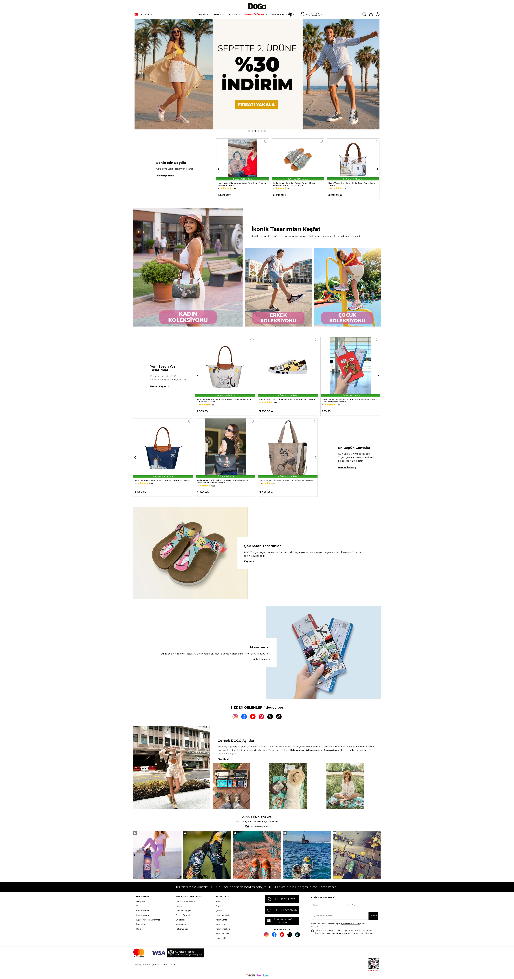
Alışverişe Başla (165, 175)
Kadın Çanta (221, 920)
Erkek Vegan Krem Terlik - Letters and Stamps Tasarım (285, 184)
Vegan (139, 906)
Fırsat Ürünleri (254, 14)
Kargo (179, 906)
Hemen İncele (346, 467)
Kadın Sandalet (223, 933)
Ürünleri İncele (259, 659)
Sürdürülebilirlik (143, 911)
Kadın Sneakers (223, 929)
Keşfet (248, 561)
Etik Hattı (180, 920)
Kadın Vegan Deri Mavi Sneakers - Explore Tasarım (343, 183)
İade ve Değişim (183, 911)
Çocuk (233, 14)
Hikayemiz (141, 901)
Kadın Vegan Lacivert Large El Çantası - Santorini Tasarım (287, 480)
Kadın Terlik (221, 938)
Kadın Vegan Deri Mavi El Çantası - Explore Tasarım (159, 480)
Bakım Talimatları (184, 915)
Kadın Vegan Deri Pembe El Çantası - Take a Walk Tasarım (225, 480)
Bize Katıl (223, 759)
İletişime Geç (182, 929)
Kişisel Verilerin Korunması (148, 920)
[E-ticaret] (257, 976)
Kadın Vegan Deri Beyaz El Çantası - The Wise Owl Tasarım (346, 400)
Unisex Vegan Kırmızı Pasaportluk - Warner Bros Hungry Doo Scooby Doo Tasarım (224, 400)
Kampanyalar (182, 924)
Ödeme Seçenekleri (185, 901)
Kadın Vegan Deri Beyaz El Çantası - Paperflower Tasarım (231, 184)
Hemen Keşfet (158, 386)
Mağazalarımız (143, 915)
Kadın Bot (220, 924)
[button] (249, 131)
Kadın (202, 14)
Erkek (217, 14)
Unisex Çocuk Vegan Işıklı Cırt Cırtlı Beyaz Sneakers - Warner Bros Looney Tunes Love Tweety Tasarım (285, 400)
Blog (138, 929)
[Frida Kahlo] (309, 14)
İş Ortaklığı (141, 924)
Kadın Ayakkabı (223, 915)
